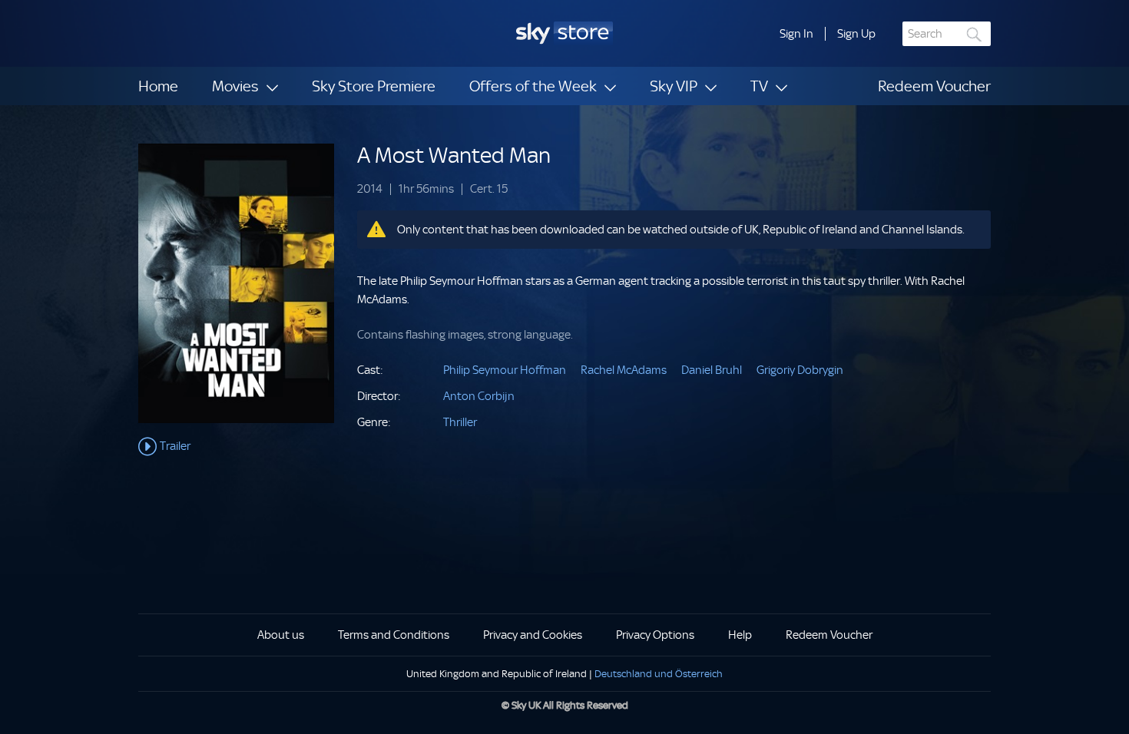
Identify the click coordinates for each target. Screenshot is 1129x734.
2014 (369, 189)
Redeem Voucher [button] (829, 635)
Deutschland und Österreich (658, 673)
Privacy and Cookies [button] (532, 635)
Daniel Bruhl (711, 370)
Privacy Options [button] (655, 635)
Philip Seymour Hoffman (504, 370)
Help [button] (740, 635)
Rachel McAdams (624, 370)
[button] (796, 34)
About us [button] (280, 635)
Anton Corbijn (479, 396)
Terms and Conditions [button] (393, 635)
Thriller (460, 422)
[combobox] (946, 33)
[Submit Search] (974, 34)
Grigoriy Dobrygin (800, 370)
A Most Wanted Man (454, 155)
